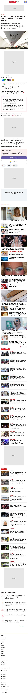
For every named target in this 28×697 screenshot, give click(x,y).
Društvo (3, 643)
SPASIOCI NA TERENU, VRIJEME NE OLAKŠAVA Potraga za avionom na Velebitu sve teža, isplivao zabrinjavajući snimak (13, 101)
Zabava (2, 653)
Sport (2, 649)
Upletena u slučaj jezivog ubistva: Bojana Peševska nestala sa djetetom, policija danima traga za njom (18, 523)
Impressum (3, 682)
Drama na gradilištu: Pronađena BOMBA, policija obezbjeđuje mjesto (17, 385)
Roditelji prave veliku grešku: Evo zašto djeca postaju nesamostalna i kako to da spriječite (15, 610)
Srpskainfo (6, 76)
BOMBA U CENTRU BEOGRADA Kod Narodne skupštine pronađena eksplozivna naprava (18, 361)
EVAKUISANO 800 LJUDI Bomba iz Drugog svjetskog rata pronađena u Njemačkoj (18, 354)
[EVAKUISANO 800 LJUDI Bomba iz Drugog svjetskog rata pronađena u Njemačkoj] (5, 353)
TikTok (3, 678)
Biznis (2, 645)
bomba (9, 165)
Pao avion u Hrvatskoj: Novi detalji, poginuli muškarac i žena (18, 506)
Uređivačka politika (5, 690)
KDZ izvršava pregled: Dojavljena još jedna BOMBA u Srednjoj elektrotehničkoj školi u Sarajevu (18, 402)
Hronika (12, 359)
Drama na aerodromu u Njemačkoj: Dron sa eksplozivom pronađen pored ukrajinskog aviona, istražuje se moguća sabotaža (13, 107)
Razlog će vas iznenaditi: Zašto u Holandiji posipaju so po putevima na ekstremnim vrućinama (18, 539)
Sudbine (3, 655)
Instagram (4, 674)
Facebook (4, 670)
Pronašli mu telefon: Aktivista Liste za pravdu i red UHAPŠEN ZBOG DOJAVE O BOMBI (17, 377)
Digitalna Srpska (4, 661)
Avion (4, 165)
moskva (15, 165)
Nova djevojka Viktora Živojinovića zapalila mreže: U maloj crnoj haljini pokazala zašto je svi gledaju (15, 604)
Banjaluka (3, 664)
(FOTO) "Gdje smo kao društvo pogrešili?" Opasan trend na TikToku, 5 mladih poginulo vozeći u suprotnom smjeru (18, 515)
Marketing (3, 684)
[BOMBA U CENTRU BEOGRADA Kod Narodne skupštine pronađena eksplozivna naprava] (5, 361)
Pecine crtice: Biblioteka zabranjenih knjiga (15, 615)
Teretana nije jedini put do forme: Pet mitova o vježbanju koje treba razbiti (15, 621)
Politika (12, 375)
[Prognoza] (25, 2)
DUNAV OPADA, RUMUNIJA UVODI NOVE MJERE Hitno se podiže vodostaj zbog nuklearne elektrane (18, 498)
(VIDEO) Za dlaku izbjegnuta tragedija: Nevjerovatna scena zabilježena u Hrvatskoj (17, 490)
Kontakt (3, 688)
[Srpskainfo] (14, 2)
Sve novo (21, 626)
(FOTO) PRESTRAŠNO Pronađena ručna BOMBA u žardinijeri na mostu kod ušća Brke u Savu (17, 434)
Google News (15, 162)
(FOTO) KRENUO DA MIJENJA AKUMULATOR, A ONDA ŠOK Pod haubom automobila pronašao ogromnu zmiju (17, 556)
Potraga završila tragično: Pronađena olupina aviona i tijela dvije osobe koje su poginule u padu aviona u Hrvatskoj (18, 548)
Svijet (3, 14)
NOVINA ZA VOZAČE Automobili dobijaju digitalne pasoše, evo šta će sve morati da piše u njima (18, 482)
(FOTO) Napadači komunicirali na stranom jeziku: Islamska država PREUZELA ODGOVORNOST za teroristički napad (18, 426)
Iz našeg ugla (4, 662)
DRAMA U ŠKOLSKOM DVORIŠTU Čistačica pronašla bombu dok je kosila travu (18, 369)
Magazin (3, 657)
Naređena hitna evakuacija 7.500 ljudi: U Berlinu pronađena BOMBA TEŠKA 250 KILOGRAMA (18, 410)
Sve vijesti (3, 638)
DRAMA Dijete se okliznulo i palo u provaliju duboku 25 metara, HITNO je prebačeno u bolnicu (18, 531)
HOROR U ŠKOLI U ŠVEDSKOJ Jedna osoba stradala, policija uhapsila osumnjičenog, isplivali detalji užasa (18, 564)
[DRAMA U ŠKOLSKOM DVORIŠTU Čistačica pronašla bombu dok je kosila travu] (5, 369)
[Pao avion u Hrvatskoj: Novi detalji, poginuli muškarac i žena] (5, 506)
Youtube (4, 676)
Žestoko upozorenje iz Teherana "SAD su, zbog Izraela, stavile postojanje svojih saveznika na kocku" (18, 474)
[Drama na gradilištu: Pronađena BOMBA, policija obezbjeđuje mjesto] (5, 385)
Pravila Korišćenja (5, 686)
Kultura (2, 659)
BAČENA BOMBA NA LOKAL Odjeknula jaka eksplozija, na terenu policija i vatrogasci (17, 442)
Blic (24, 93)
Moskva (14, 115)
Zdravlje (3, 651)
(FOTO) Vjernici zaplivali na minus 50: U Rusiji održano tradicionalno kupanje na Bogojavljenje (18, 418)
